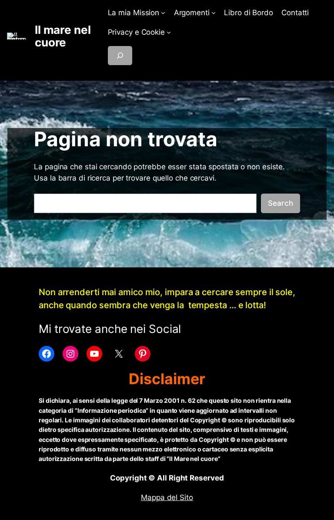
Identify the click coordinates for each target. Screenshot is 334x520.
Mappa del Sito (167, 497)
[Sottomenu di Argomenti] (213, 12)
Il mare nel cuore (63, 36)
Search (280, 203)
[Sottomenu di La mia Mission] (163, 12)
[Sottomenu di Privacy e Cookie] (169, 32)
